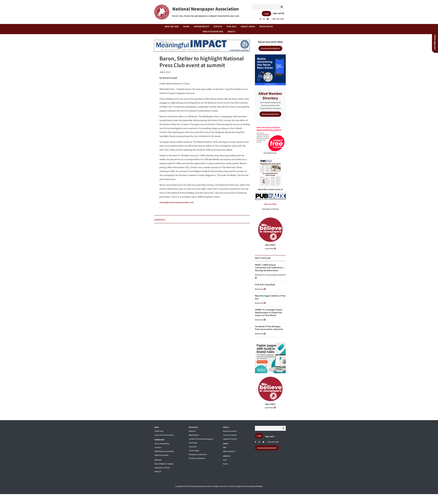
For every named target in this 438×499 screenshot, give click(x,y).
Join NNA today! (434, 42)
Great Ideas (248, 26)
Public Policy (159, 431)
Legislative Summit (230, 439)
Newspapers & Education (198, 454)
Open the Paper (270, 204)
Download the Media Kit (270, 48)
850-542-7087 (273, 442)
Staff (225, 460)
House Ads (193, 447)
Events (218, 26)
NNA (224, 447)
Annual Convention (230, 431)
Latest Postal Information (164, 435)
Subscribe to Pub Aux (162, 468)
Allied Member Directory (270, 95)
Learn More (269, 248)
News (186, 26)
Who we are (172, 26)
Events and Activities (162, 444)
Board (225, 464)
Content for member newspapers (201, 439)
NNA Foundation (213, 31)
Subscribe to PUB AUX (270, 209)
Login (266, 13)
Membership (201, 26)
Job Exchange (194, 450)
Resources (266, 26)
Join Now (158, 447)
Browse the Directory (270, 114)
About (231, 31)
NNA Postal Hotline (162, 455)
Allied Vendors (194, 435)
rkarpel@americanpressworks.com (176, 202)
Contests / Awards (229, 435)
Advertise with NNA (270, 42)
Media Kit (158, 471)
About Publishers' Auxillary (164, 464)
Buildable (259, 486)
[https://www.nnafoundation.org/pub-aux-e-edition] (270, 172)
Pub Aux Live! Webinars (197, 458)
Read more (259, 289)
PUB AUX (231, 26)
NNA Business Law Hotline (164, 451)
